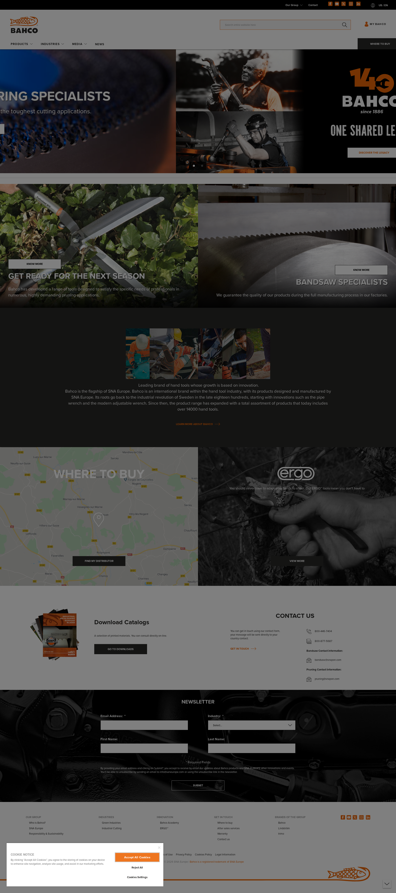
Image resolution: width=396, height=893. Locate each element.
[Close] (159, 847)
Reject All (137, 867)
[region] (85, 864)
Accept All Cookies (137, 857)
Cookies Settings (137, 877)
